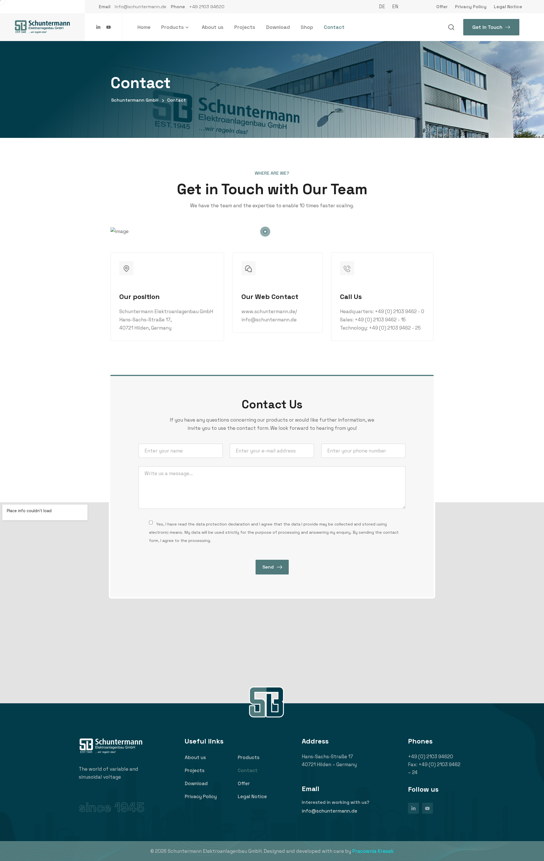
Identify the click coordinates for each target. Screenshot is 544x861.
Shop (307, 27)
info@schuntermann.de (269, 320)
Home (143, 27)
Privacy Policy (201, 796)
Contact (334, 27)
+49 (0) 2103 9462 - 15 (380, 320)
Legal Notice (252, 796)
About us (213, 27)
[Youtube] (108, 27)
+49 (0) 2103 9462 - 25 (395, 328)
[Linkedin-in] (98, 27)
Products (172, 27)
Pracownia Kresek (373, 851)
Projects (244, 27)
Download (278, 27)
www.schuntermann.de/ (269, 311)
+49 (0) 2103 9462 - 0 (399, 311)
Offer (244, 783)
